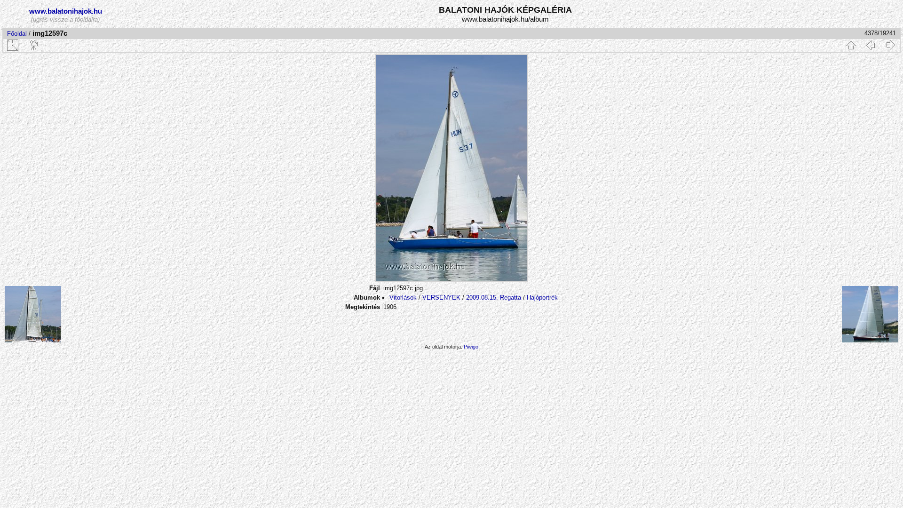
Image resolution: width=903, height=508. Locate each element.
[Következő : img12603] (890, 45)
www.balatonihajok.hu (65, 11)
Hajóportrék (542, 297)
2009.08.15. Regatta (493, 297)
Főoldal (17, 33)
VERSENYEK (441, 297)
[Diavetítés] (34, 45)
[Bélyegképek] (851, 45)
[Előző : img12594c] (870, 45)
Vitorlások (403, 297)
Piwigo (471, 346)
